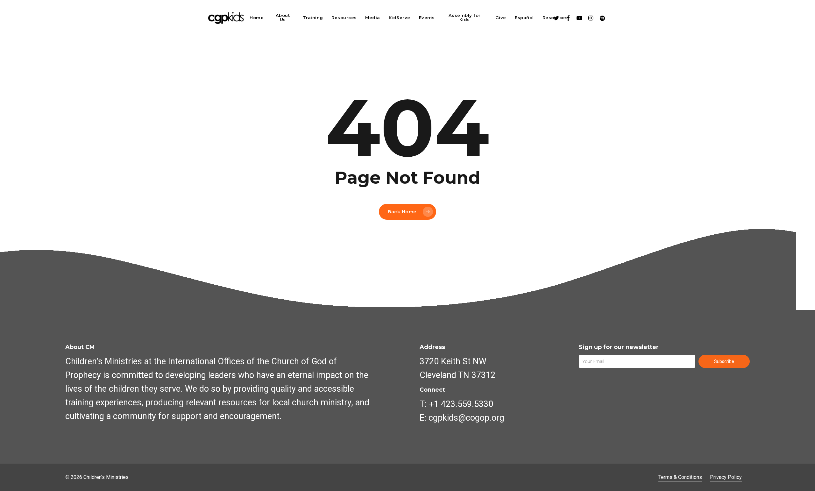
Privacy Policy (726, 477)
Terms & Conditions (680, 477)
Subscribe (724, 361)
